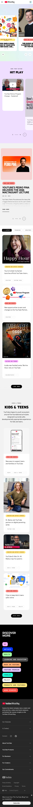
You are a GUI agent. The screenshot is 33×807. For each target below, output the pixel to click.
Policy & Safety (6, 782)
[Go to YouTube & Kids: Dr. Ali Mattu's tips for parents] (16, 541)
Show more (5, 209)
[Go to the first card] (26, 54)
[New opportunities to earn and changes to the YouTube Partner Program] (16, 293)
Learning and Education (15, 659)
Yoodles (7, 675)
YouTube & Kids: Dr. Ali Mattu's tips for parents (14, 557)
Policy (7, 680)
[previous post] (9, 218)
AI (5, 644)
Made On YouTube (11, 664)
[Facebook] (16, 736)
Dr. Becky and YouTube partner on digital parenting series (15, 522)
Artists (7, 649)
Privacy (17, 786)
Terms (23, 786)
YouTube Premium (11, 670)
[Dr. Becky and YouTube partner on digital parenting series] (16, 495)
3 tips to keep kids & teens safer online (15, 596)
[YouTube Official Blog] (10, 2)
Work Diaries (10, 690)
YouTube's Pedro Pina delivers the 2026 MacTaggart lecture (15, 190)
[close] (31, 795)
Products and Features (14, 685)
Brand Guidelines (7, 786)
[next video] (25, 135)
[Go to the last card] (30, 54)
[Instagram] (11, 736)
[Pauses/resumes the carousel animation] (3, 54)
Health (7, 654)
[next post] (24, 218)
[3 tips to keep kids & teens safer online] (16, 580)
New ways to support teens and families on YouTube (15, 462)
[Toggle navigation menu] (2, 2)
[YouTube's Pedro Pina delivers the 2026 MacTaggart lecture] (16, 164)
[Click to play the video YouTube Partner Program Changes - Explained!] (13, 85)
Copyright (16, 782)
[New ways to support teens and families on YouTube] (16, 441)
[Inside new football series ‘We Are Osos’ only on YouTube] (16, 340)
